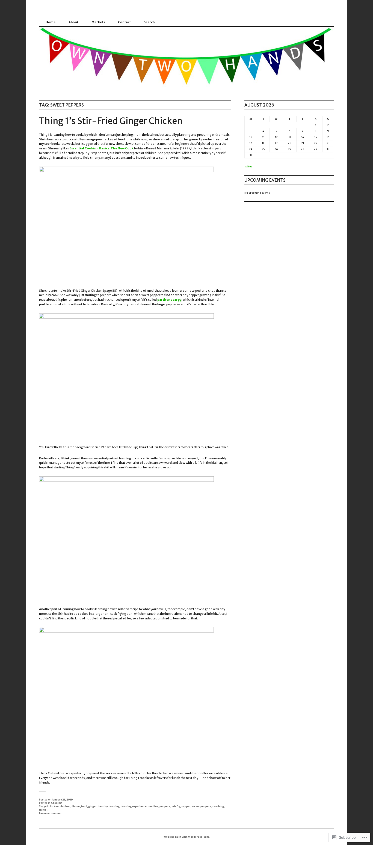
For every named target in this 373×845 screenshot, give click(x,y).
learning (114, 806)
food (84, 806)
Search (149, 22)
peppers (164, 806)
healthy (103, 806)
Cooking (56, 802)
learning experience (134, 806)
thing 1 (43, 809)
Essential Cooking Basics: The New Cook (101, 148)
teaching (218, 806)
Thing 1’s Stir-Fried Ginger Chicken (110, 121)
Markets (98, 22)
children (65, 806)
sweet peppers (201, 806)
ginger (92, 806)
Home (50, 22)
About (73, 22)
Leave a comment (50, 813)
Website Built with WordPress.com (186, 836)
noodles (153, 806)
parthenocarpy (169, 300)
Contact (124, 22)
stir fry (175, 806)
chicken (54, 806)
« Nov (248, 166)
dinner (76, 806)
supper (186, 806)
